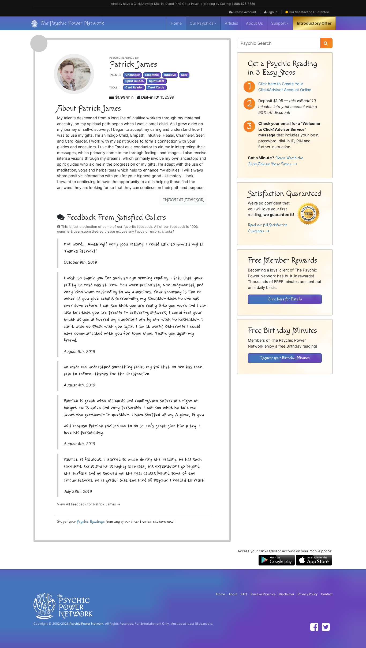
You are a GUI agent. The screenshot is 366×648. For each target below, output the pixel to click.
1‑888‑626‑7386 (243, 4)
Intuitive (170, 75)
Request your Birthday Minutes (285, 358)
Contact (327, 594)
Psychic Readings (91, 521)
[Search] (326, 43)
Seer (184, 75)
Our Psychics (202, 23)
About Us (254, 23)
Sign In (272, 12)
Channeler (132, 75)
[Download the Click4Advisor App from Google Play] (277, 559)
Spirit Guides (134, 81)
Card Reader (134, 87)
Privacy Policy (308, 594)
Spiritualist (156, 81)
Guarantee (309, 12)
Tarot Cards (156, 87)
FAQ (244, 594)
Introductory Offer (314, 23)
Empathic (152, 75)
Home (176, 23)
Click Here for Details (285, 299)
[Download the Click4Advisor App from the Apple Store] (314, 559)
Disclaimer (286, 594)
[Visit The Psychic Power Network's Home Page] (62, 606)
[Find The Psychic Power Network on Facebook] (314, 626)
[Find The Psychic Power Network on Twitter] (326, 626)
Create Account (244, 12)
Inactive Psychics (263, 594)
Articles (231, 23)
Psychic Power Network (86, 623)
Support (278, 23)
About (233, 594)
